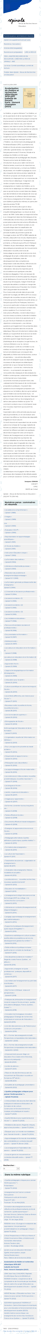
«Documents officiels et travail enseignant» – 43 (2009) (20, 823)
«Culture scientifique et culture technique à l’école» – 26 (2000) (20, 689)
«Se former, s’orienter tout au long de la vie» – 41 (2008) (18, 808)
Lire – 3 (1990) (10, 524)
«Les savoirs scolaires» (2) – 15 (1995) (13, 606)
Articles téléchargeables (13, 48)
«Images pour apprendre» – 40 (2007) (14, 800)
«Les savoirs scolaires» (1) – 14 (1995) (13, 599)
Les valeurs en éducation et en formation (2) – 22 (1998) (20, 658)
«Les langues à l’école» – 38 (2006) (12, 787)
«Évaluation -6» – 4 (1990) (11, 531)
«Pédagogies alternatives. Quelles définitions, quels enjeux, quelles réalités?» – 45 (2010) (19, 840)
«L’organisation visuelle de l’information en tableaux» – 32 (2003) (19, 740)
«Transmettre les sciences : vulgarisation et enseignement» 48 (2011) (19, 863)
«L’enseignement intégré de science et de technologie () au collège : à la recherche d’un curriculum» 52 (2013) (19, 899)
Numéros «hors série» (12, 44)
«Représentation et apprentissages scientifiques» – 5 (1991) (17, 539)
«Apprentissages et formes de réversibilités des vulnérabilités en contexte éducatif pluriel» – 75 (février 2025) (20, 1141)
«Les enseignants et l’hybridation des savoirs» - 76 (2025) (17, 1149)
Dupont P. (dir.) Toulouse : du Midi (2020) (17, 1197)
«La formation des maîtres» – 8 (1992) (14, 561)
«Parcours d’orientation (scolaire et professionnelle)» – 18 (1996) (17, 627)
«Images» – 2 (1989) (10, 518)
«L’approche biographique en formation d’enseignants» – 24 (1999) (19, 673)
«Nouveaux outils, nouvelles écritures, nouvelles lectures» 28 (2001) (18, 708)
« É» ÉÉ (17, 58)
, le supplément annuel (17, 40)
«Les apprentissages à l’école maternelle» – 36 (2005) (19, 770)
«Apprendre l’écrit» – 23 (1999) (11, 665)
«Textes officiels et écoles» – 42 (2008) (14, 816)
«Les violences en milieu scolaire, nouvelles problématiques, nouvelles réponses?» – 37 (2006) (19, 778)
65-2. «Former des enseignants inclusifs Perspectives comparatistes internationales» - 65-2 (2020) (20, 1047)
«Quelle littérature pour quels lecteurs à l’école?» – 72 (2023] (19, 1119)
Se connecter (18, 1331)
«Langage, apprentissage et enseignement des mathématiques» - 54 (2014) (20, 919)
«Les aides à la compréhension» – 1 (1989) (16, 511)
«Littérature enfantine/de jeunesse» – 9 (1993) (17, 567)
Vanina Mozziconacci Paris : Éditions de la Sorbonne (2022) (18, 1254)
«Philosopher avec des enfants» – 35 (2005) (16, 764)
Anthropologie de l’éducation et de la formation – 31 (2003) (17, 730)
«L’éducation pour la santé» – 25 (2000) (14, 681)
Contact (27, 1331)
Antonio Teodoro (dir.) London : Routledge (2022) (19, 1241)
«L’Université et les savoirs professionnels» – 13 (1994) (19, 593)
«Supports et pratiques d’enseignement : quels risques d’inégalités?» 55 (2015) (19, 928)
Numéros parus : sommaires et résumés (18, 36)
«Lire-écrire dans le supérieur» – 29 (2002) (15, 716)
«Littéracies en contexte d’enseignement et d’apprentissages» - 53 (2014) (20, 910)
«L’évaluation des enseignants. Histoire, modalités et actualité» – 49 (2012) (18, 872)
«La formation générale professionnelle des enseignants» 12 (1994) (20, 584)
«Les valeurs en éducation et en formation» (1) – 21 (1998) (20, 650)
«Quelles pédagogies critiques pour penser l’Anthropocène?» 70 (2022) (18, 1094)
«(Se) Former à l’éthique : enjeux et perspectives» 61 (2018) (17, 992)
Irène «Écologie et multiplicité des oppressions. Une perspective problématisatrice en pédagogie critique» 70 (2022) (20, 1227)
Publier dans (19, 73)
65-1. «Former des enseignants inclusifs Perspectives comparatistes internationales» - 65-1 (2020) (20, 1038)
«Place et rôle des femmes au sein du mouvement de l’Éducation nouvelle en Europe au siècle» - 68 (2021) (18, 1077)
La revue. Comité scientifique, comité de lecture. (18, 67)
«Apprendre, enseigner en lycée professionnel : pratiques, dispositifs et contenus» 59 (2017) (17, 973)
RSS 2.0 (34, 1331)
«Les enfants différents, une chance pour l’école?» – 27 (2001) (19, 698)
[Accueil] (16, 21)
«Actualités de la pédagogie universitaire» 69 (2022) (19, 1086)
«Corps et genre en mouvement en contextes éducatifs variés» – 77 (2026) (18, 1157)
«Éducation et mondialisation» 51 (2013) (15, 890)
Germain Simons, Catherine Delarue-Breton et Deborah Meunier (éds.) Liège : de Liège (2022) (20, 1213)
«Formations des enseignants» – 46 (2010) (15, 848)
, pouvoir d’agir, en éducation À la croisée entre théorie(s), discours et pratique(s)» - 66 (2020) (18, 1058)
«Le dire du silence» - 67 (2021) (11, 1067)
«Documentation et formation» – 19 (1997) (15, 636)
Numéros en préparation (13, 52)
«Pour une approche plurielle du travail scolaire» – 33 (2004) (18, 749)
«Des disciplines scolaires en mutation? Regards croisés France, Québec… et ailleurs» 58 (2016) (18, 961)
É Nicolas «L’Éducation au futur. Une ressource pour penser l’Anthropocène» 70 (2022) (19, 1296)
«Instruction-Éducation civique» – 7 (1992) (15, 554)
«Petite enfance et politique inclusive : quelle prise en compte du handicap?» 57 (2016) (18, 950)
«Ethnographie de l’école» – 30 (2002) (14, 722)
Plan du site (7, 1331)
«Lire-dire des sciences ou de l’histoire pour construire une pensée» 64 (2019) (20, 1028)
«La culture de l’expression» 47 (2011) (14, 855)
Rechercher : (9, 1165)
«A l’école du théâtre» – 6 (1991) (12, 547)
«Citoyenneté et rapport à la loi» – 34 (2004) (16, 757)
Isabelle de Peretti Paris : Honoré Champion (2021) (18, 1265)
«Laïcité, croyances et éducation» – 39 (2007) (16, 793)
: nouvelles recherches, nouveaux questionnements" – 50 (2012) (19, 881)
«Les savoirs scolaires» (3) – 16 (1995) (13, 613)
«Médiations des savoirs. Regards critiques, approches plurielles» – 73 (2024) (19, 1126)
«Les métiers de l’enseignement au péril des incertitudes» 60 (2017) (20, 983)
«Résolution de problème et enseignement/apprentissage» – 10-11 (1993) (15, 575)
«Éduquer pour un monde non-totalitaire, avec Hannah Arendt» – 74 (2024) (19, 1133)
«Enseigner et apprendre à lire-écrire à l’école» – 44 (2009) (18, 831)
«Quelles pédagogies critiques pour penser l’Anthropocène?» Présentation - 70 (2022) (20, 1184)
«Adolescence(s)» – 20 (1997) (10, 642)
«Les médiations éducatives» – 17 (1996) (14, 619)
